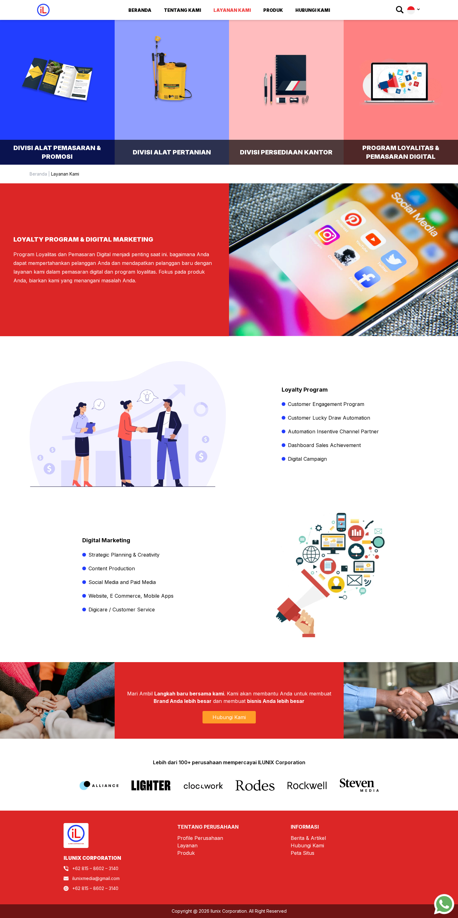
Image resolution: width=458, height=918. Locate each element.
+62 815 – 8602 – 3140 (95, 868)
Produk (186, 853)
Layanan (187, 845)
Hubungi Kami (312, 10)
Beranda (139, 10)
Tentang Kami (182, 10)
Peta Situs (302, 853)
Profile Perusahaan (200, 838)
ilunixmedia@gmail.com (96, 878)
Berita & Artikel (308, 838)
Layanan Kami (232, 10)
